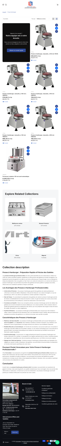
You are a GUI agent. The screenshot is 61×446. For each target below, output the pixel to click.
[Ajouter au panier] (56, 28)
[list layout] (53, 18)
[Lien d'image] (17, 212)
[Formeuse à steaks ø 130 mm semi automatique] (16, 159)
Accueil (4, 12)
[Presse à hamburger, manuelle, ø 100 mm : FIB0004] (16, 76)
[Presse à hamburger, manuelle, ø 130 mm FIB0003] (16, 118)
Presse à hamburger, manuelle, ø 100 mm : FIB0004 (15, 94)
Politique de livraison (47, 395)
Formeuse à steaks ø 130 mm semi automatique (16, 176)
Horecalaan (18, 441)
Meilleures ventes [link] (17, 223)
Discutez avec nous (30, 408)
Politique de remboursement (49, 401)
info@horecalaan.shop (12, 407)
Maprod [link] (44, 255)
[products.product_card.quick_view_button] (56, 25)
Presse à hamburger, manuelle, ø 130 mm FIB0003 (14, 135)
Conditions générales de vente (49, 404)
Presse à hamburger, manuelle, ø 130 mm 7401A (44, 53)
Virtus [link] (17, 255)
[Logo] (30, 4)
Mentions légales (46, 386)
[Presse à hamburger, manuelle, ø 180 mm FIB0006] (44, 118)
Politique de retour (46, 398)
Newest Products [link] (44, 223)
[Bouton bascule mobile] (3, 5)
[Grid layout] (56, 18)
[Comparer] (56, 31)
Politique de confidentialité (48, 393)
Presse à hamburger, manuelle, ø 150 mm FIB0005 (42, 94)
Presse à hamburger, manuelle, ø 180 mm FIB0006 (42, 135)
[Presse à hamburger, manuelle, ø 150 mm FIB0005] (44, 76)
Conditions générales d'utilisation (47, 389)
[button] (6, 5)
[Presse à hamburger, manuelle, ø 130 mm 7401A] (44, 37)
